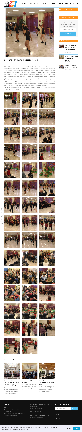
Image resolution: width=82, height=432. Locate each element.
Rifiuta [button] (69, 428)
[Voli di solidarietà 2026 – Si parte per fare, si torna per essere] (61, 47)
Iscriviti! (68, 33)
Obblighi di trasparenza (10, 415)
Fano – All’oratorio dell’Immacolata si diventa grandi (47, 382)
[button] (2, 209)
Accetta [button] (76, 428)
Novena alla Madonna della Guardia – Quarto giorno (71, 58)
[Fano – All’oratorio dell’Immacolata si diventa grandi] (47, 371)
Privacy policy (8, 407)
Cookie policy (7, 411)
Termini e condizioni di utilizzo (12, 409)
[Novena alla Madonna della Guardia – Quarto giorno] (61, 57)
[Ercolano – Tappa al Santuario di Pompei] (61, 67)
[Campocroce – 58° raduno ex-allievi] (30, 371)
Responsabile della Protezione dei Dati (14, 413)
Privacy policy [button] (23, 429)
